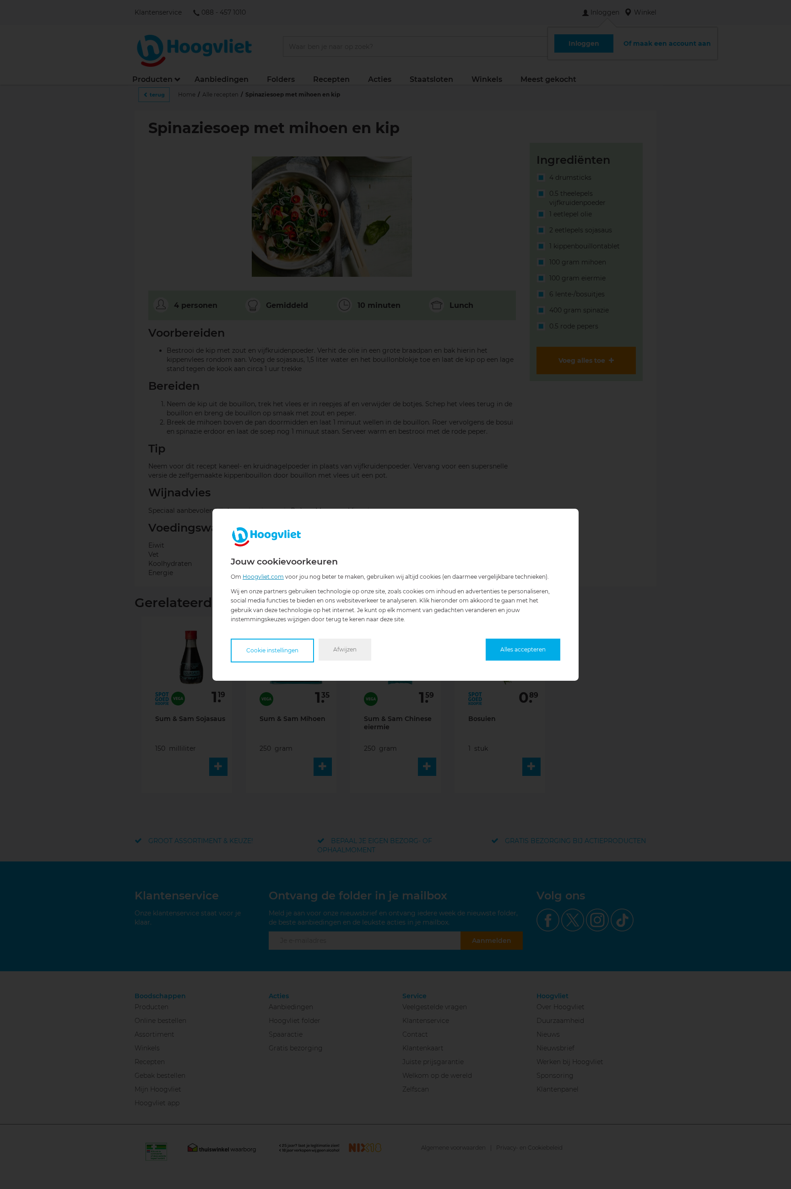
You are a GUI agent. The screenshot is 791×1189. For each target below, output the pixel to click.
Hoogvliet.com (263, 576)
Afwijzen (345, 649)
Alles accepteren (523, 649)
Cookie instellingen (272, 650)
